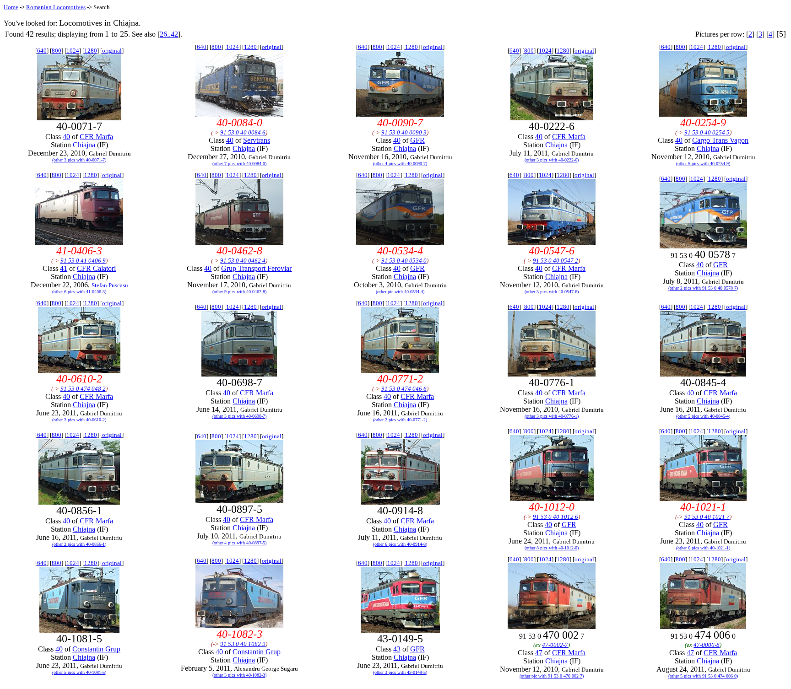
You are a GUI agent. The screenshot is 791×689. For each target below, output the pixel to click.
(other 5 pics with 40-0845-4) (703, 416)
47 (538, 653)
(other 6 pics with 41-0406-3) (79, 291)
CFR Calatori (96, 268)
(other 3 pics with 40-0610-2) (79, 419)
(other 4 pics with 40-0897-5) (239, 542)
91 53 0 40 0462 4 (242, 260)
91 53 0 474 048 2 (83, 388)
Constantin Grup (96, 649)
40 (66, 136)
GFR (417, 140)
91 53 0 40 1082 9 (242, 644)
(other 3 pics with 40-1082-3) (239, 675)
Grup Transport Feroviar (256, 268)
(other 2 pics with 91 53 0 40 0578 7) (703, 288)
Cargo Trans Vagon (720, 140)
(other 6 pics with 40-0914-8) (400, 544)
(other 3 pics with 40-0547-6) (552, 291)
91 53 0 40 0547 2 (555, 260)
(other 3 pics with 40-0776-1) (552, 416)
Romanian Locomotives (56, 7)
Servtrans (256, 140)
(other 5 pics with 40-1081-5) (79, 672)
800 (56, 50)
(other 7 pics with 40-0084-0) (239, 163)
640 (42, 50)
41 (63, 268)
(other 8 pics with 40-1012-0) (552, 547)
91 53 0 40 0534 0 (404, 260)
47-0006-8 (706, 644)
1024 (72, 50)
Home (11, 7)
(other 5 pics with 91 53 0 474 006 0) (703, 675)
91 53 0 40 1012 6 (555, 516)
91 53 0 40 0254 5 (707, 132)
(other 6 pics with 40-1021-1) (703, 547)
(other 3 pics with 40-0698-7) (239, 416)
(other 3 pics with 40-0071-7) (79, 159)
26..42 (169, 34)
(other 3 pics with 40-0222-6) (552, 159)
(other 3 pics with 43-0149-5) (400, 672)
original (112, 50)
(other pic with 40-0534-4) (400, 291)
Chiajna (84, 145)
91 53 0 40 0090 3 (404, 132)
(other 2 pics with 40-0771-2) (400, 419)
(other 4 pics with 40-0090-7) (400, 163)
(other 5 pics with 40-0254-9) (703, 163)
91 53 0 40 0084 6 (242, 132)
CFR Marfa (96, 136)
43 (397, 649)
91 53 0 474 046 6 (404, 388)
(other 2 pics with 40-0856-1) (79, 544)
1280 (90, 50)
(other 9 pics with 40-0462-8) (239, 291)
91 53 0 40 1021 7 (707, 516)
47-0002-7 (555, 644)
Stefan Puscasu (110, 285)
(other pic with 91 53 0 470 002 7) (552, 675)
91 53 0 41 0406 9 (83, 260)
